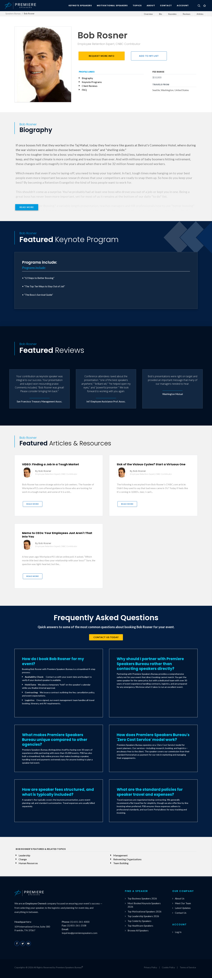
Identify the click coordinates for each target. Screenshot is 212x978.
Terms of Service (188, 967)
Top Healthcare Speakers (140, 925)
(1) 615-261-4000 (79, 921)
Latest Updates (183, 908)
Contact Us (180, 912)
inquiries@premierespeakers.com (79, 932)
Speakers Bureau (13, 13)
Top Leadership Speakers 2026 (143, 916)
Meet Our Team (183, 903)
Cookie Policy (168, 967)
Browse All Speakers (138, 930)
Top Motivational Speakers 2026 (144, 911)
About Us (179, 898)
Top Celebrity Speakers (139, 921)
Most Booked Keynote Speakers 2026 (144, 905)
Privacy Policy (150, 967)
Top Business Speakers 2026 (142, 898)
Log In (178, 932)
